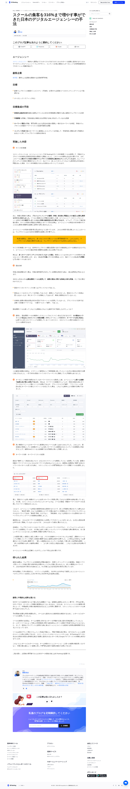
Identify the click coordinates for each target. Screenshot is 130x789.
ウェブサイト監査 (11, 746)
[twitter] (23, 688)
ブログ (88, 746)
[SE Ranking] (13, 2)
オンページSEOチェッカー (13, 748)
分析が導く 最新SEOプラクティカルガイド (60, 683)
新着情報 (89, 748)
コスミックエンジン (19, 62)
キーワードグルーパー (12, 754)
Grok (78, 47)
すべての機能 (10, 759)
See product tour (105, 2)
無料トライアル (119, 2)
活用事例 (18, 10)
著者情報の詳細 (63, 685)
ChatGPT (23, 47)
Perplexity (41, 47)
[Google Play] (102, 775)
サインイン (94, 2)
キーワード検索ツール (12, 756)
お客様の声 (90, 750)
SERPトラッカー (11, 750)
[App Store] (92, 775)
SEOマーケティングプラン (53, 756)
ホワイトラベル (51, 746)
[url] (26, 688)
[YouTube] (119, 785)
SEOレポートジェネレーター (14, 769)
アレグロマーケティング (48, 679)
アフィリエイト (51, 768)
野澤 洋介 (20, 32)
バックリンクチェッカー (13, 752)
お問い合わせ (50, 764)
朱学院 (15, 78)
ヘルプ (48, 766)
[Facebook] (113, 785)
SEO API (49, 754)
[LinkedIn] (122, 785)
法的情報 (89, 765)
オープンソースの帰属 (92, 767)
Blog (14, 10)
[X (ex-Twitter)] (116, 785)
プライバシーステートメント (94, 760)
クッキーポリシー (91, 762)
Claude (59, 47)
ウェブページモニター (12, 767)
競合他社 (89, 752)
